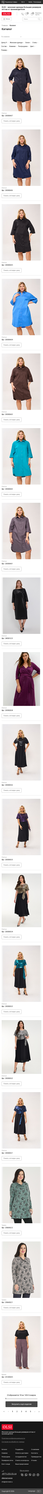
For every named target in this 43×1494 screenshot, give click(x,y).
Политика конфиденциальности (13, 1438)
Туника (4, 1225)
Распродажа (6, 1457)
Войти (30, 2)
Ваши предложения (22, 1464)
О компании (35, 1449)
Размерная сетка (7, 1460)
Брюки (4, 1374)
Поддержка (19, 1449)
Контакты (34, 1453)
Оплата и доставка (21, 1453)
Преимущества (36, 1457)
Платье (4, 113)
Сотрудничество (21, 1457)
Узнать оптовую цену (11, 121)
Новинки (4, 1453)
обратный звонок (7, 1478)
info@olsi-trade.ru (7, 1482)
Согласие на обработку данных (13, 1442)
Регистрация (37, 2)
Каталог (4, 1449)
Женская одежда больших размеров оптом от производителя (18, 1433)
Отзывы (34, 1460)
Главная (5, 25)
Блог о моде (6, 1464)
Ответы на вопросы (22, 1460)
